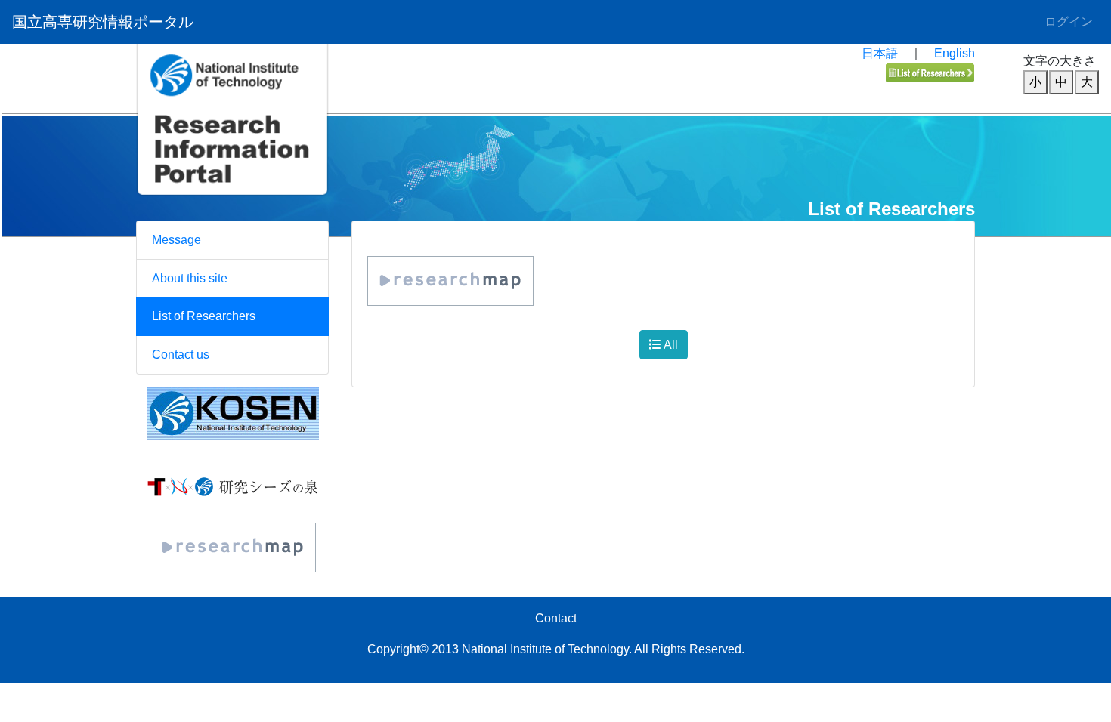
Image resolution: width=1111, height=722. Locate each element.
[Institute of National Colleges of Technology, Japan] (232, 413)
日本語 (880, 53)
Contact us (180, 354)
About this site (189, 278)
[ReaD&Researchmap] (232, 547)
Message (176, 239)
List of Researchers (203, 316)
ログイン (1068, 21)
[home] (232, 153)
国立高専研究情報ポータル (102, 22)
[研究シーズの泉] (233, 486)
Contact (556, 618)
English (954, 53)
